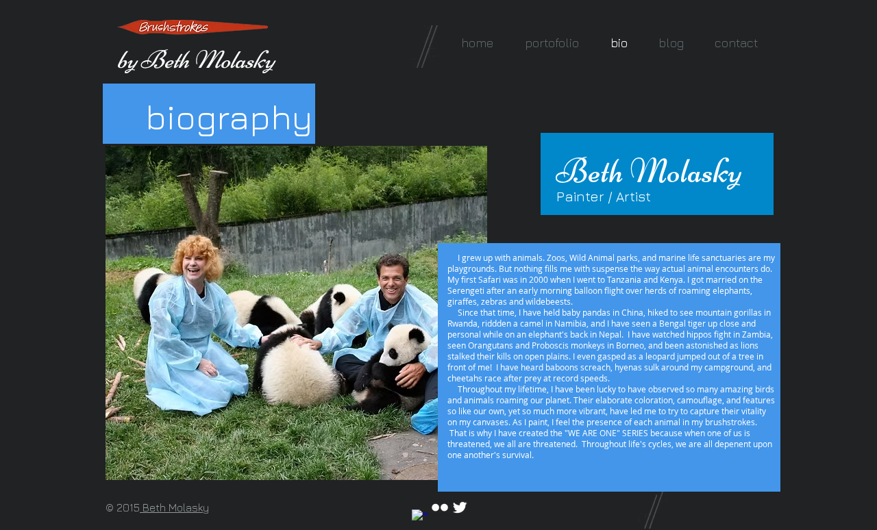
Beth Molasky (174, 507)
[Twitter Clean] (460, 507)
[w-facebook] (420, 517)
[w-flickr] (440, 507)
